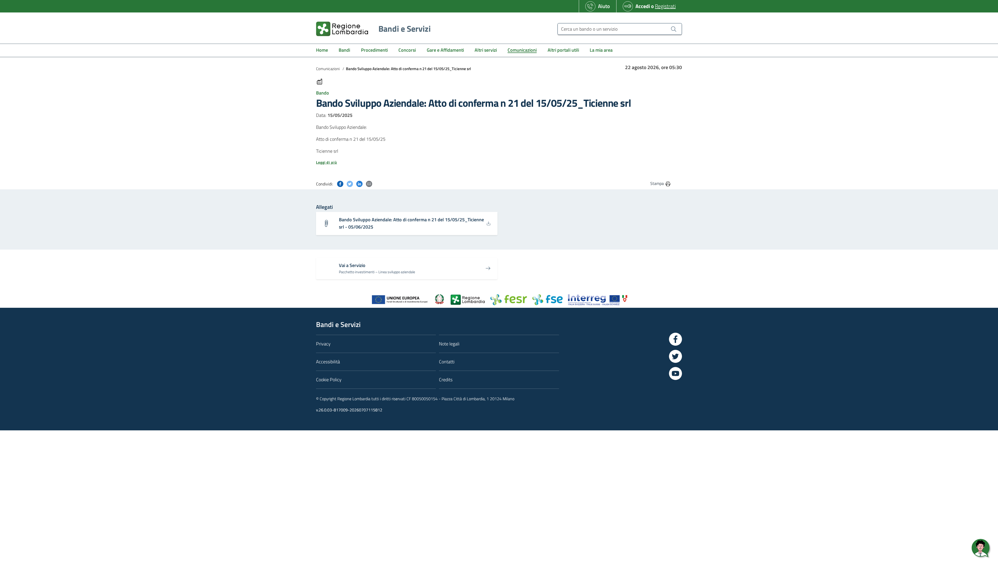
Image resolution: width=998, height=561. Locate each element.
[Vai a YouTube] (675, 373)
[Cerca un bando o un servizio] (673, 29)
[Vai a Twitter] (675, 356)
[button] (493, 162)
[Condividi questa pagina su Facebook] (340, 183)
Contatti (447, 361)
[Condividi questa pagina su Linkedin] (359, 183)
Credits (445, 379)
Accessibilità (328, 361)
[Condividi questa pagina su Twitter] (350, 183)
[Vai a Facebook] (675, 339)
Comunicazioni (328, 69)
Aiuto (604, 6)
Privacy (323, 343)
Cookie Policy (329, 379)
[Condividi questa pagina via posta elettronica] (369, 183)
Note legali (449, 343)
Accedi (642, 6)
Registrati (665, 6)
